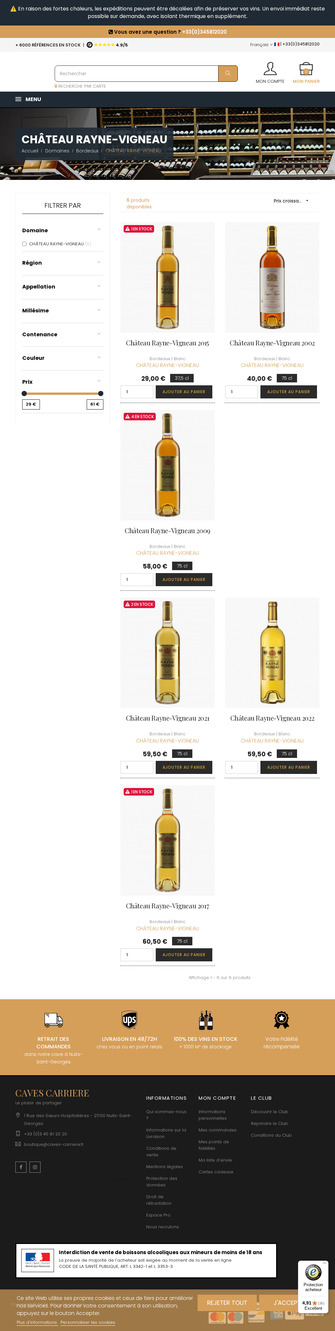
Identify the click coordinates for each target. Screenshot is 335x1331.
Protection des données (161, 1181)
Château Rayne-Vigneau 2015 (167, 342)
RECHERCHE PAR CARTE (81, 86)
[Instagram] (35, 1167)
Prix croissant (292, 201)
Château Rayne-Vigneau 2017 (167, 905)
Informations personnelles (213, 1115)
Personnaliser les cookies (88, 1322)
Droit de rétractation (158, 1200)
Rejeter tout (227, 1303)
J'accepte (288, 1303)
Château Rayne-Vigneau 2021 (167, 717)
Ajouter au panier (184, 391)
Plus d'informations (37, 1322)
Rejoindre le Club (269, 1123)
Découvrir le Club (269, 1112)
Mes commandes (218, 1130)
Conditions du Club (271, 1135)
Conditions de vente (161, 1151)
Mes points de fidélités (214, 1145)
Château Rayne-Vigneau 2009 (167, 530)
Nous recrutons (162, 1227)
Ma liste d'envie (215, 1160)
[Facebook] (21, 1167)
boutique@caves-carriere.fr (54, 1144)
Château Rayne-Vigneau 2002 (272, 342)
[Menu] (324, 1265)
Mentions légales (164, 1167)
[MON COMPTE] (270, 66)
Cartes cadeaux (216, 1172)
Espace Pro (158, 1215)
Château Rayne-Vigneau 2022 (272, 717)
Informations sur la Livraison (166, 1133)
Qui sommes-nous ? (166, 1115)
